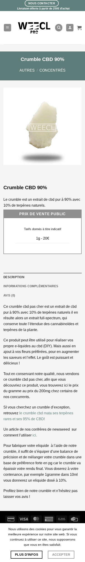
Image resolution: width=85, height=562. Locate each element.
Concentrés (52, 70)
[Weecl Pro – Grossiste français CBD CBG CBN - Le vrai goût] (34, 28)
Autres (27, 70)
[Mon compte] (69, 27)
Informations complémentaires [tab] (30, 286)
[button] (7, 27)
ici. (34, 435)
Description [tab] (13, 277)
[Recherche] (58, 27)
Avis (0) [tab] (9, 295)
